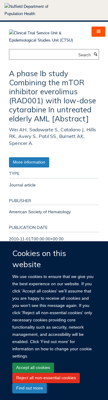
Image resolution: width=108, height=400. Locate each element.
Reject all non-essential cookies (46, 377)
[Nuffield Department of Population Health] (34, 10)
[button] (98, 32)
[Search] (95, 54)
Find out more (29, 388)
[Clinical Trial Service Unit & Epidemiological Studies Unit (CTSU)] (45, 35)
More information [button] (29, 162)
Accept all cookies (33, 367)
